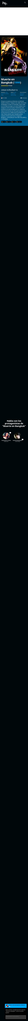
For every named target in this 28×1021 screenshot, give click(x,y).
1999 (17, 82)
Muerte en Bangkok (22, 94)
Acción (4, 121)
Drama (14, 121)
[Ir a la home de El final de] (4, 3)
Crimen (8, 121)
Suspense (19, 121)
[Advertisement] (14, 21)
